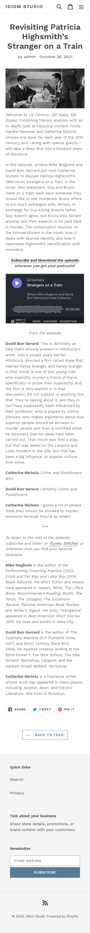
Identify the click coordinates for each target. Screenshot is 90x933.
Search (17, 779)
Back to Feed (49, 735)
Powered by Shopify (62, 916)
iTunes (55, 543)
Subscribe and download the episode (44, 260)
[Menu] (81, 6)
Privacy (17, 793)
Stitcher (70, 543)
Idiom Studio (24, 6)
